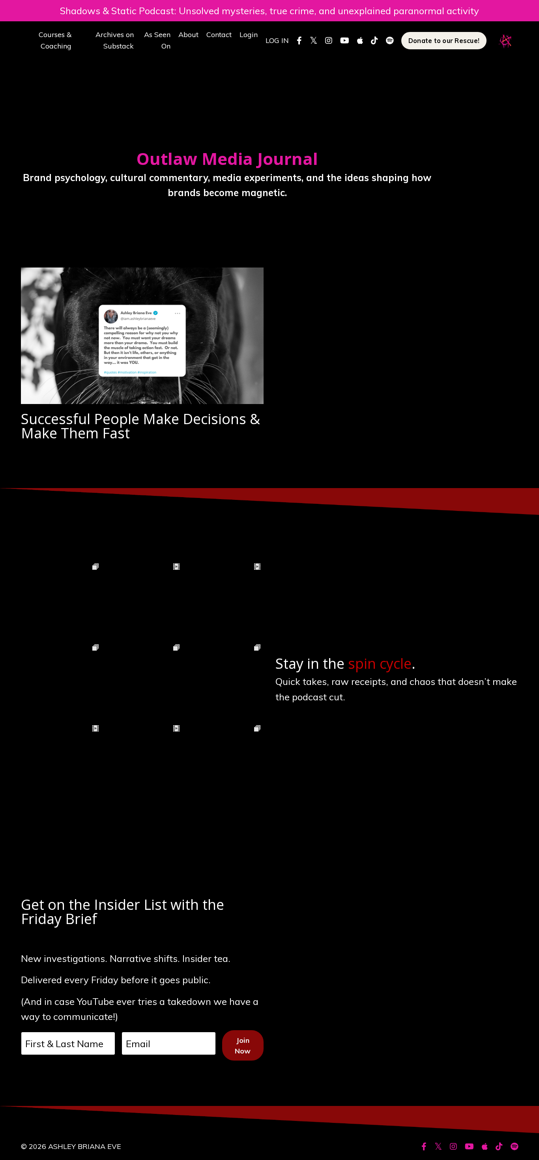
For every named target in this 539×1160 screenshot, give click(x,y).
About (188, 34)
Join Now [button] (243, 1045)
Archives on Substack (114, 40)
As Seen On (157, 40)
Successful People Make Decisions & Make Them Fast (140, 426)
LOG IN (277, 40)
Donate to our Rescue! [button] (443, 41)
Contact (219, 34)
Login (249, 34)
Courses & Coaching (55, 40)
